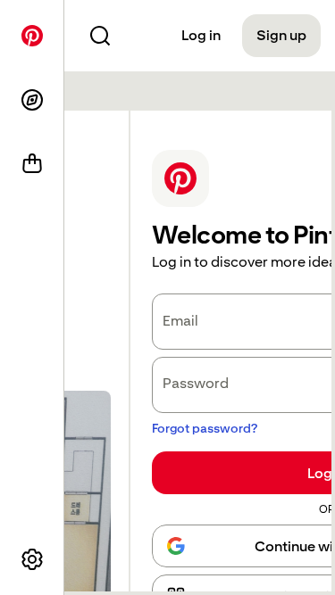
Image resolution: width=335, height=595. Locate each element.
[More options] (32, 559)
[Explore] (32, 100)
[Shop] (32, 164)
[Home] (32, 35)
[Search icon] (100, 35)
